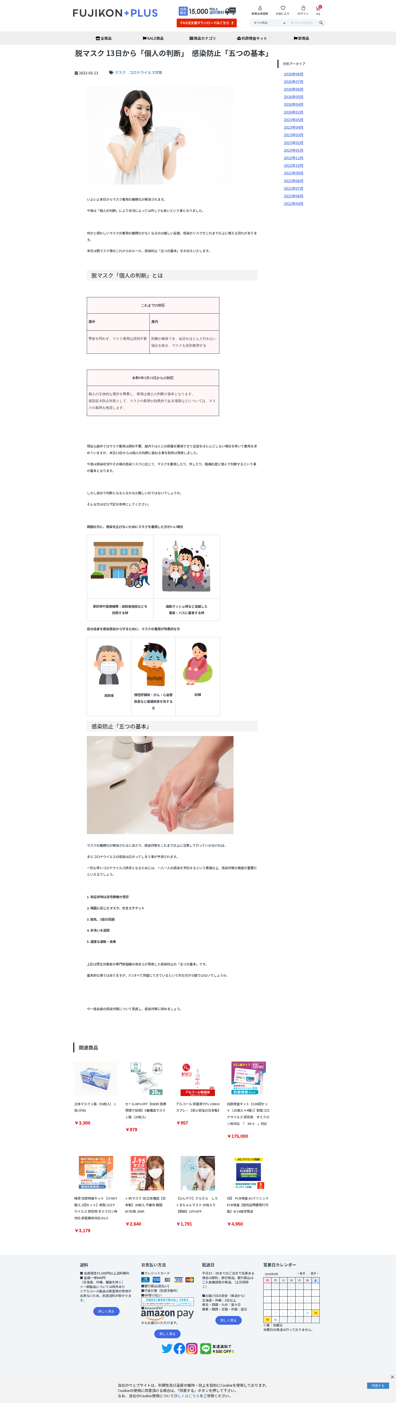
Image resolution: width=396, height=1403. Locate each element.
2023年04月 (293, 127)
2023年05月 (293, 119)
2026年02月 (293, 112)
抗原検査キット (254, 38)
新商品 (303, 38)
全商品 (106, 38)
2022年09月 (293, 173)
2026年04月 (293, 104)
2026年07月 (293, 81)
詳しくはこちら (187, 1395)
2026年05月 (293, 96)
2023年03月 (293, 135)
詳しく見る (106, 1311)
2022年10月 (293, 165)
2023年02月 (293, 142)
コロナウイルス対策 (145, 72)
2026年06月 (293, 89)
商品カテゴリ (205, 38)
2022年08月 (293, 180)
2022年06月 (293, 196)
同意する (378, 1385)
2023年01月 (293, 150)
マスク (121, 72)
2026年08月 (293, 74)
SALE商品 (155, 38)
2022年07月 (293, 188)
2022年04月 (293, 203)
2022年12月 (293, 157)
